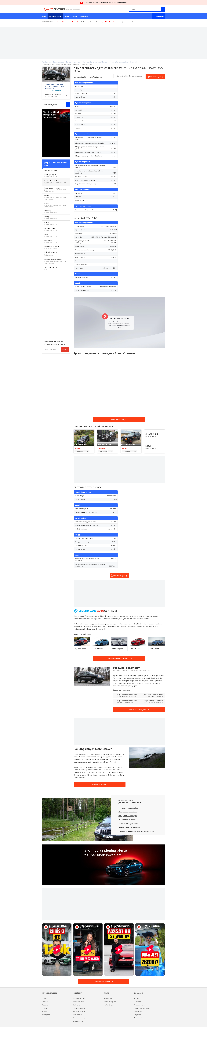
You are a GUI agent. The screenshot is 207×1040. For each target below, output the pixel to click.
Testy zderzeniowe (51, 268)
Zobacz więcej (102, 982)
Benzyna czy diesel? (79, 1011)
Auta (44, 16)
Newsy (50, 217)
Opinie (67, 16)
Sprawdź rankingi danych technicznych (130, 76)
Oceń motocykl (108, 1005)
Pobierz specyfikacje (156, 77)
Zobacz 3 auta (118, 420)
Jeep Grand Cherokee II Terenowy (128, 696)
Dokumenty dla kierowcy (142, 1008)
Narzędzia (84, 16)
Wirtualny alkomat (79, 1008)
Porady (136, 998)
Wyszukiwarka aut (79, 998)
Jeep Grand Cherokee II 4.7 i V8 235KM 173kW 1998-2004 (55, 86)
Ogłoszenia (50, 241)
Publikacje (50, 211)
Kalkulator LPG (77, 1015)
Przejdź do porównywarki (138, 710)
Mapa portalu (46, 1015)
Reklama (45, 1005)
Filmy (50, 235)
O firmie (44, 998)
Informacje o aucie (51, 170)
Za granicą (137, 1015)
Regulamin (45, 1008)
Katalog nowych (50, 175)
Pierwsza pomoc (139, 1005)
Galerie (50, 223)
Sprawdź (65, 349)
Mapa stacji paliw (78, 1021)
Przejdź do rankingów (98, 784)
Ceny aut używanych (51, 247)
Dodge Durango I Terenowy (154, 702)
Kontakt (44, 1011)
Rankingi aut (77, 1005)
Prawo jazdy (138, 1018)
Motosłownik (138, 1011)
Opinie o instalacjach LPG (55, 261)
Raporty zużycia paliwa (55, 189)
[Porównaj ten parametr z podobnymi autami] (111, 93)
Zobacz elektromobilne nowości (118, 658)
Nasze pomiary (50, 229)
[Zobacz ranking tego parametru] (109, 93)
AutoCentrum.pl (54, 9)
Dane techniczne (55, 16)
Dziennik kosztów (55, 253)
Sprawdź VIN (108, 998)
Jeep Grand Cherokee (54, 162)
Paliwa (74, 16)
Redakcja (45, 1002)
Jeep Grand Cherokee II (129, 802)
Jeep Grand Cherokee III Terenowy (154, 696)
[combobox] (56, 104)
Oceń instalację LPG (110, 1002)
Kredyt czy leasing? (79, 1018)
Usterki (55, 205)
